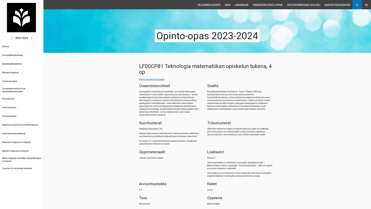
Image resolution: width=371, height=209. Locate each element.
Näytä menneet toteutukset (151, 79)
